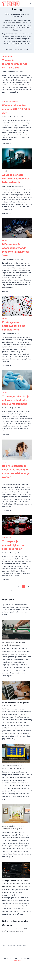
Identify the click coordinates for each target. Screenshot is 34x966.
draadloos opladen (18, 928)
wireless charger (19, 931)
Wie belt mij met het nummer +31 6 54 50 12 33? (16, 109)
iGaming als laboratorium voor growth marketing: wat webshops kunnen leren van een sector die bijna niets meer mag (16, 883)
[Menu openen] (30, 3)
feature (25, 929)
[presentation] (17, 158)
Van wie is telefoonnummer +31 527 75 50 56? (14, 64)
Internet (10, 56)
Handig (4, 56)
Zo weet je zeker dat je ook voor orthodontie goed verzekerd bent (15, 400)
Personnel (8, 71)
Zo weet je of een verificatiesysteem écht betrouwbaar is (16, 178)
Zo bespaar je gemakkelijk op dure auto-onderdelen (14, 545)
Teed (5, 946)
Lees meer (6, 96)
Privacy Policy (21, 946)
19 (11, 590)
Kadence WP (17, 960)
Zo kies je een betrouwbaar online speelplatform (13, 326)
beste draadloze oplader (7, 928)
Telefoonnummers (8, 931)
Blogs (4, 101)
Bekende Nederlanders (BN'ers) (16, 923)
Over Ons (11, 946)
